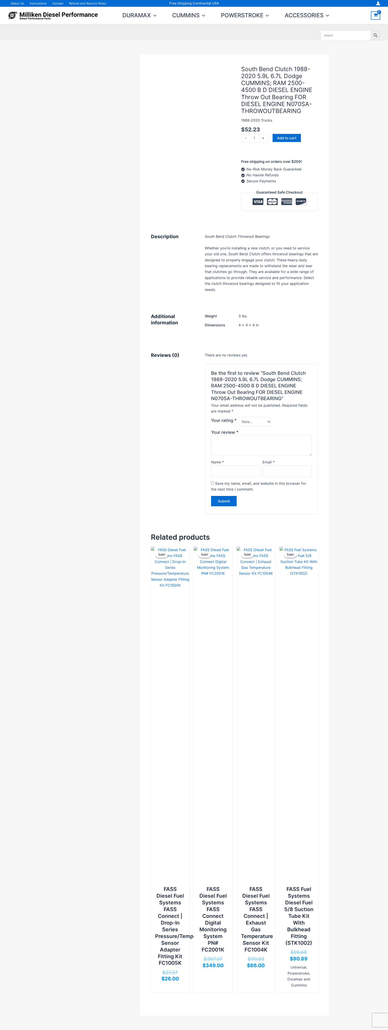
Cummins (186, 15)
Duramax (136, 15)
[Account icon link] (378, 3)
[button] (154, 15)
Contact (57, 3)
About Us (17, 3)
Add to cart (286, 138)
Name (217, 462)
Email (268, 462)
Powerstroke (242, 15)
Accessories (304, 15)
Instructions (38, 3)
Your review (224, 432)
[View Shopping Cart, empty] (375, 15)
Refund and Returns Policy (87, 3)
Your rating (224, 420)
